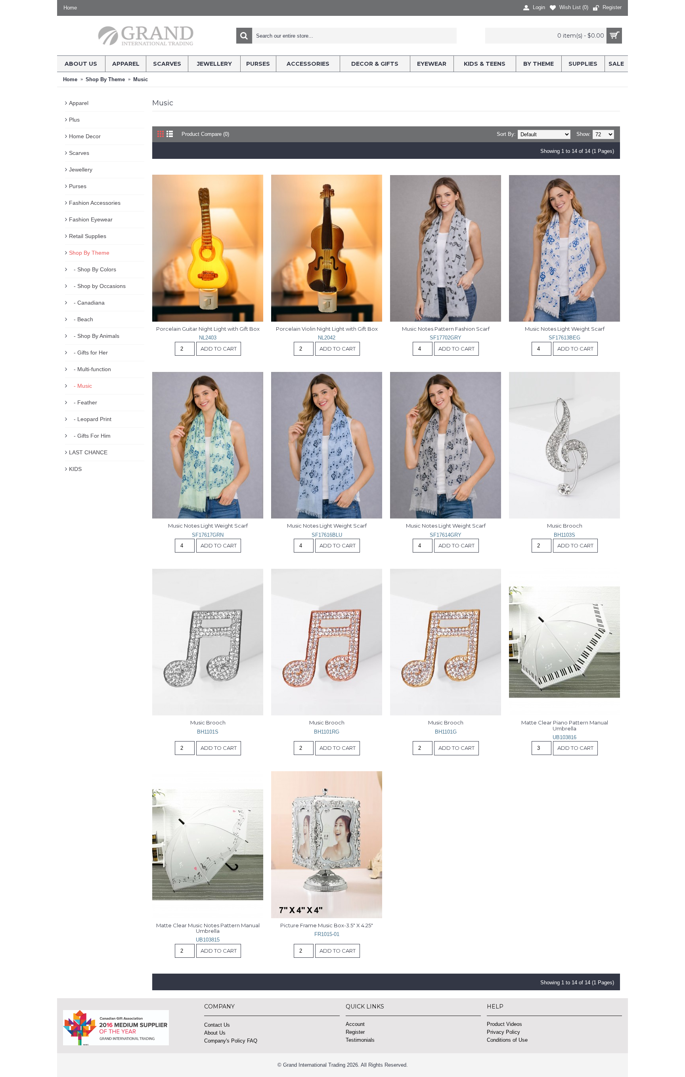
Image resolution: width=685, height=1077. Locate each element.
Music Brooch (564, 525)
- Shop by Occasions (97, 286)
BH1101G (446, 732)
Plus (74, 119)
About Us (215, 1033)
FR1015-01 (326, 934)
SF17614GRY (445, 535)
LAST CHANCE (88, 452)
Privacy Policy (503, 1032)
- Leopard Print (90, 419)
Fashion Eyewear (91, 219)
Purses (77, 186)
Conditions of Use (507, 1040)
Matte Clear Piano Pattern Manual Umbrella (565, 725)
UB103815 (208, 940)
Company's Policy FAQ (230, 1041)
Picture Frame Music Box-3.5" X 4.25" (326, 925)
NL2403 (207, 338)
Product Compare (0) (205, 134)
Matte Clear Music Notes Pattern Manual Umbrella (208, 928)
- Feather (83, 402)
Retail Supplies (87, 236)
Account (355, 1024)
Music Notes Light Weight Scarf (565, 329)
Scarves (79, 153)
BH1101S (207, 732)
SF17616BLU (327, 535)
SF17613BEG (564, 338)
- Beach (81, 319)
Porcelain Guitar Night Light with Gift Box (208, 329)
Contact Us (217, 1025)
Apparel (78, 103)
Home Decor (85, 136)
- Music (80, 386)
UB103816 (564, 737)
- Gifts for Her (88, 352)
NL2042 (326, 338)
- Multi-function (90, 369)
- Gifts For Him (90, 436)
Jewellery (80, 169)
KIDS (75, 469)
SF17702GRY (445, 338)
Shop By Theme (89, 253)
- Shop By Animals (94, 336)
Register (355, 1032)
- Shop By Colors (92, 269)
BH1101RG (326, 732)
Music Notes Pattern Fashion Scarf (446, 329)
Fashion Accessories (95, 203)
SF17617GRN (208, 535)
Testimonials (360, 1040)
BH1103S (564, 535)
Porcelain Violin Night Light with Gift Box (327, 329)
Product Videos (504, 1024)
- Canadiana (87, 302)
